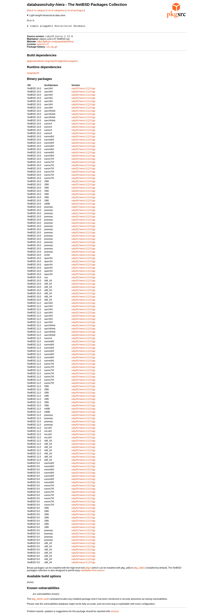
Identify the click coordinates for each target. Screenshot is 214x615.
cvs (48, 47)
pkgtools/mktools (35, 61)
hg (52, 47)
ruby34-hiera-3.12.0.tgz (83, 91)
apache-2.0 (43, 44)
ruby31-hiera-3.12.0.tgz (83, 111)
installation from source (92, 570)
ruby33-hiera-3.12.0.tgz (83, 88)
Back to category (36, 10)
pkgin (88, 568)
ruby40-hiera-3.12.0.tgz (83, 95)
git (56, 47)
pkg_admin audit (40, 599)
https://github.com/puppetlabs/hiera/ (55, 41)
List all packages (75, 10)
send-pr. (115, 611)
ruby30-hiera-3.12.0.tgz (83, 210)
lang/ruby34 (51, 61)
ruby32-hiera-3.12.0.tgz (83, 98)
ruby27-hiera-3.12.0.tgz (83, 207)
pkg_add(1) (140, 568)
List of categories (55, 10)
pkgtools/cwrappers (68, 61)
